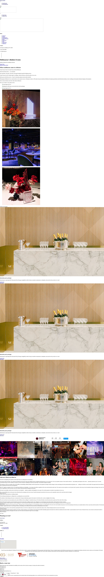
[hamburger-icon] (0, 13)
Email (1, 568)
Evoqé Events (4, 3)
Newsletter (2, 538)
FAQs (3, 41)
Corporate (7, 573)
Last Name (2, 567)
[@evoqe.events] (37, 439)
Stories (3, 39)
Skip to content (2, 0)
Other (18, 573)
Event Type (2, 572)
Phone (1, 569)
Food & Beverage (5, 38)
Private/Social (13, 573)
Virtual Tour (4, 40)
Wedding (3, 573)
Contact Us (4, 43)
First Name (2, 566)
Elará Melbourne (5, 4)
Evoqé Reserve (4, 37)
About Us (4, 35)
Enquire (3, 36)
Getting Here (4, 42)
